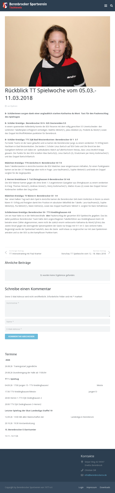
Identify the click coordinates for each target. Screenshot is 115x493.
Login (81, 487)
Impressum (92, 487)
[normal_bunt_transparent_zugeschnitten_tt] (25, 5)
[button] (106, 5)
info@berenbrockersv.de (96, 475)
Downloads (105, 487)
